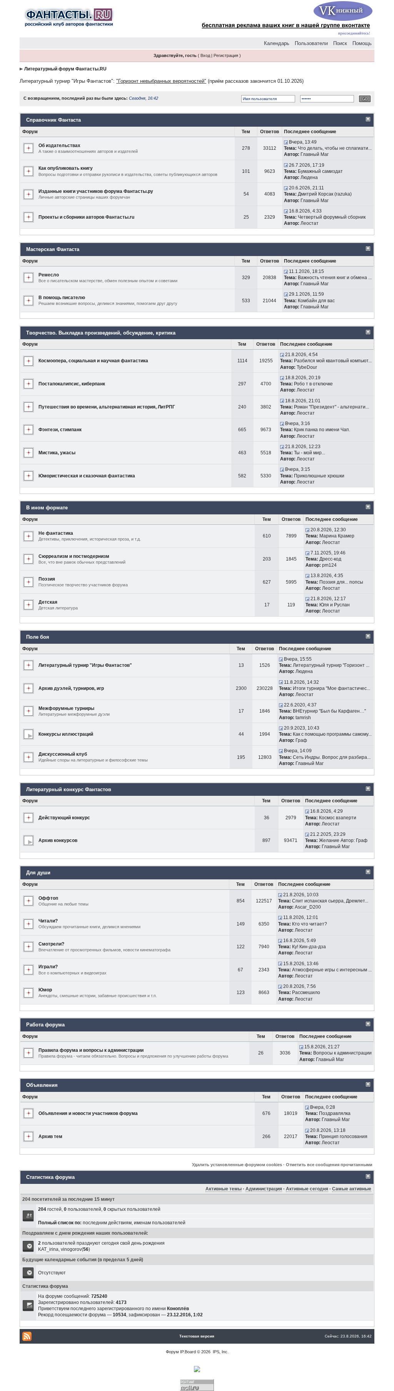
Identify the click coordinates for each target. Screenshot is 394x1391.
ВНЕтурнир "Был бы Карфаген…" (329, 711)
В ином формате (47, 508)
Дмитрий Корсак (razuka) (325, 194)
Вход (205, 55)
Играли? (48, 966)
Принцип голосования (343, 1136)
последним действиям (107, 1222)
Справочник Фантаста (53, 120)
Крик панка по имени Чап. (322, 429)
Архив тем (50, 1136)
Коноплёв (178, 1308)
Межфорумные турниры (66, 708)
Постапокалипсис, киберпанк (71, 384)
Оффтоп (48, 898)
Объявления (42, 1085)
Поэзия (46, 579)
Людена (309, 177)
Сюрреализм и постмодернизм (73, 556)
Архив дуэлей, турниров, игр (71, 688)
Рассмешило (306, 992)
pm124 (329, 565)
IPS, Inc (220, 1351)
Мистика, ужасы (56, 452)
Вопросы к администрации (342, 1053)
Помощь (362, 43)
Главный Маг (315, 154)
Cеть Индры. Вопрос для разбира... (332, 757)
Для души (38, 872)
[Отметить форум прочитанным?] (28, 148)
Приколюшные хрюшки (319, 476)
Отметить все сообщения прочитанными (329, 1164)
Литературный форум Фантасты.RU (65, 69)
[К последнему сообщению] (286, 142)
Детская (47, 602)
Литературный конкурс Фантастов (68, 789)
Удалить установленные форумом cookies (237, 1164)
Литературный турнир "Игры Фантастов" (66, 81)
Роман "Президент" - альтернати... (331, 407)
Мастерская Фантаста (52, 249)
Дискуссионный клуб (62, 754)
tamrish (303, 717)
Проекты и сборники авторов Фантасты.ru (86, 217)
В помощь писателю (61, 297)
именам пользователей (159, 1222)
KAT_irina (48, 1249)
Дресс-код (330, 559)
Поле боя (37, 637)
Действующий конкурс (64, 817)
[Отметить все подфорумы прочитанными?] (28, 734)
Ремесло (48, 275)
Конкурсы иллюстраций (65, 734)
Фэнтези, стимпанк (60, 429)
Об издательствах (59, 145)
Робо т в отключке (313, 384)
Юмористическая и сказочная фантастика (86, 476)
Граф (301, 740)
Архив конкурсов (57, 840)
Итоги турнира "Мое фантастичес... (331, 688)
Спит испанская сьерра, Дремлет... (330, 901)
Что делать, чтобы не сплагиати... (335, 148)
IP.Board (188, 1351)
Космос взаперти (337, 817)
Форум (172, 1351)
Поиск (340, 43)
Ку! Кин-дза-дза (309, 946)
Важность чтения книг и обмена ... (335, 277)
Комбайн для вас (316, 300)
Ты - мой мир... (309, 452)
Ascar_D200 (308, 907)
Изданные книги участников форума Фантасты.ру (95, 191)
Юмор (45, 990)
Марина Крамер (336, 536)
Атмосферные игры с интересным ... (332, 970)
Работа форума (45, 1025)
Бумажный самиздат (320, 171)
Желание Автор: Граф (343, 840)
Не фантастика (55, 533)
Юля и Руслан (334, 605)
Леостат (310, 223)
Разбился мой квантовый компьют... (333, 360)
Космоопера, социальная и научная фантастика (93, 360)
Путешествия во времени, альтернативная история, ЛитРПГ (106, 407)
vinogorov (71, 1249)
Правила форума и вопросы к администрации (91, 1050)
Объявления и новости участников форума (88, 1113)
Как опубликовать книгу (65, 168)
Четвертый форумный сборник (332, 217)
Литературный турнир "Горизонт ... (331, 665)
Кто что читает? (309, 924)
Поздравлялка (335, 1113)
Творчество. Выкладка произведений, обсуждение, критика (100, 333)
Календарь (276, 43)
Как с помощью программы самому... (332, 734)
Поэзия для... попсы (341, 582)
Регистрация (226, 55)
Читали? (48, 921)
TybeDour (307, 367)
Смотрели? (51, 944)
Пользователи (311, 43)
